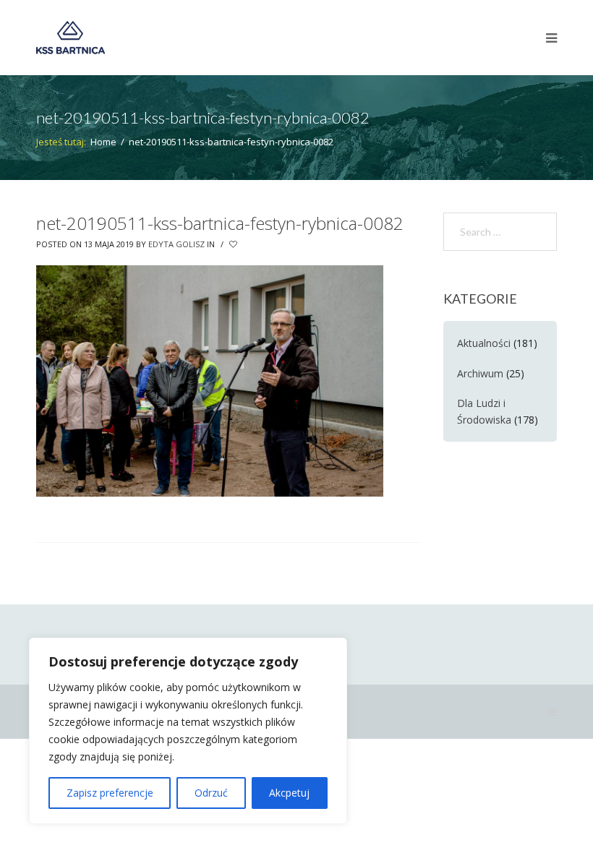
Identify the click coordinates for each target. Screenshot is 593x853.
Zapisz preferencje (110, 793)
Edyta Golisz (176, 244)
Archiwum (480, 373)
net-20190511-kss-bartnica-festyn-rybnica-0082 (220, 223)
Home (103, 141)
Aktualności (484, 343)
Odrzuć (211, 793)
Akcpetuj (289, 793)
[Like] (234, 244)
